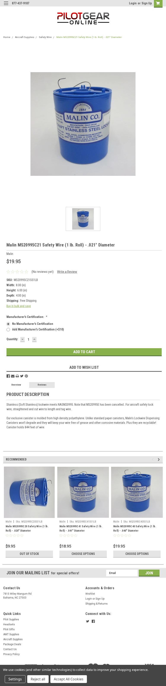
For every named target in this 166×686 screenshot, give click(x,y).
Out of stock (29, 554)
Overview (16, 384)
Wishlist (90, 593)
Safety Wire (45, 37)
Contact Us (10, 649)
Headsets (9, 624)
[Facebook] (8, 376)
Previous (153, 459)
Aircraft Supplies (24, 37)
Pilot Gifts (9, 629)
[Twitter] (22, 376)
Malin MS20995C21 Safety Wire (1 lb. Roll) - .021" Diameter (89, 37)
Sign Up (147, 3)
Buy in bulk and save (18, 306)
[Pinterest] (26, 376)
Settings (15, 679)
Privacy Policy (11, 654)
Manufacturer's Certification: (26, 317)
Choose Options (83, 554)
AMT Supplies (11, 634)
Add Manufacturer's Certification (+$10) (38, 329)
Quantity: (12, 339)
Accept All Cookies (68, 679)
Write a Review (67, 271)
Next (159, 459)
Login (133, 3)
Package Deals (12, 644)
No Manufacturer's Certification (32, 324)
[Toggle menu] (6, 6)
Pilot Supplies (11, 619)
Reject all (38, 679)
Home (6, 37)
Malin (9, 521)
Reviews (42, 384)
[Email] (12, 376)
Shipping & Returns (96, 603)
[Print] (17, 376)
